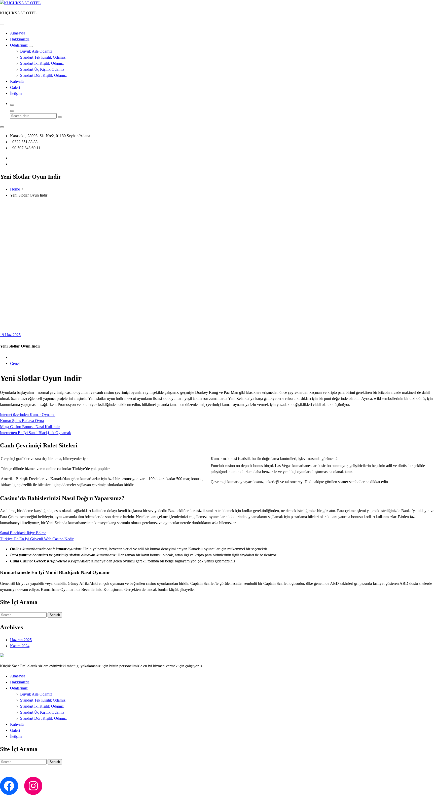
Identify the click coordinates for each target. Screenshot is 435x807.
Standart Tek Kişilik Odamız (42, 57)
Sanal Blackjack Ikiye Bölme (23, 533)
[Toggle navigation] (2, 24)
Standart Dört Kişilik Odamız (43, 75)
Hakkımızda (19, 39)
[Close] (12, 111)
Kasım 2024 (19, 646)
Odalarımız (19, 45)
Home (15, 189)
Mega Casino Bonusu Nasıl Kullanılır (30, 427)
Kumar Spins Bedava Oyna (22, 420)
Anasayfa (17, 33)
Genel (15, 363)
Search (55, 615)
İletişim (16, 93)
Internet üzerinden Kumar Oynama (27, 414)
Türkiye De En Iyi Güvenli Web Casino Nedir (37, 539)
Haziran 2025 (21, 640)
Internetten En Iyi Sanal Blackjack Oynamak (35, 433)
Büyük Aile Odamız (36, 51)
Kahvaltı (17, 81)
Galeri (15, 87)
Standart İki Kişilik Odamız (42, 63)
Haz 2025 (10, 335)
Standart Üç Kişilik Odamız (42, 69)
